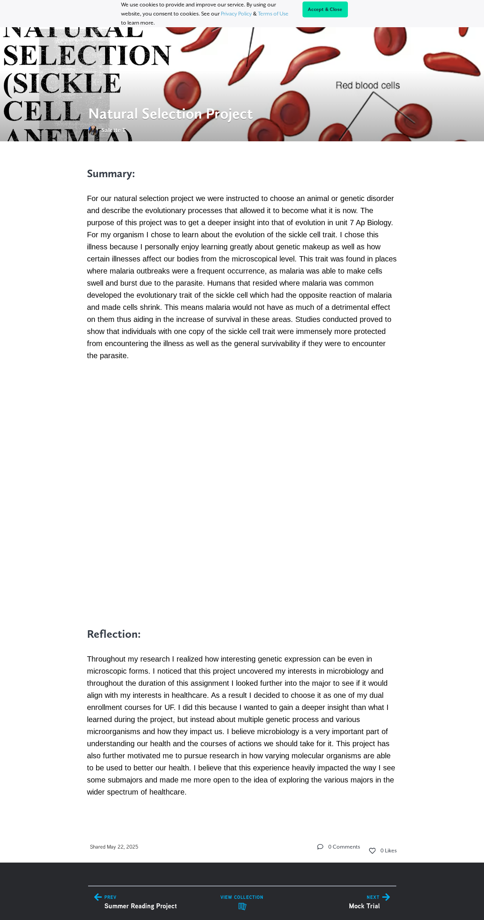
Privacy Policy (236, 14)
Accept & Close (325, 9)
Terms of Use (273, 14)
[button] (320, 847)
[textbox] (242, 480)
